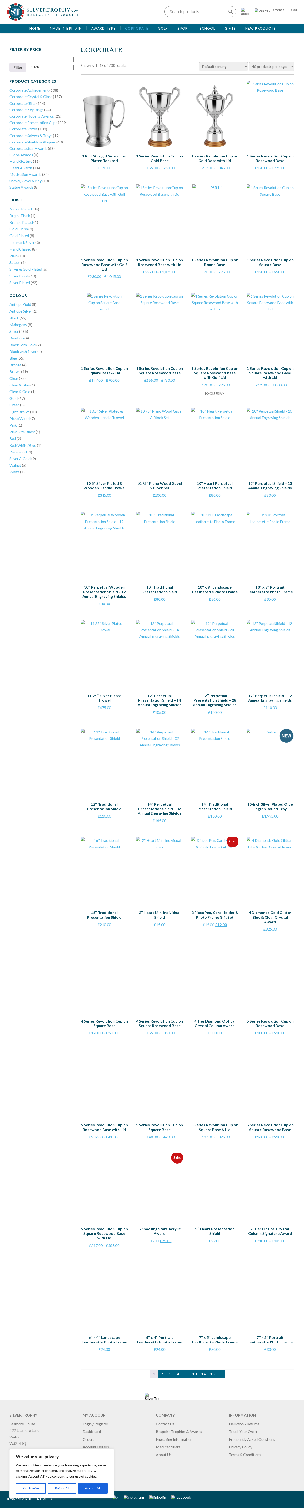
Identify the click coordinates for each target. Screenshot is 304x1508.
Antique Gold (20, 304)
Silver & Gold (20, 458)
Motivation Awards (25, 174)
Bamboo (17, 338)
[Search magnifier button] (230, 11)
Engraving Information (174, 1439)
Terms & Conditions (245, 1454)
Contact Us (165, 1424)
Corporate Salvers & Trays (31, 135)
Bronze (15, 364)
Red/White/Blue (23, 445)
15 (212, 1373)
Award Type (103, 28)
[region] (62, 1473)
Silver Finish (19, 276)
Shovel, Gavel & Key (26, 180)
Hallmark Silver (22, 242)
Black (14, 318)
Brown (15, 371)
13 (194, 1373)
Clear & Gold (20, 391)
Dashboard (92, 1431)
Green (14, 405)
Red (13, 438)
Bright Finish (20, 215)
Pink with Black (22, 431)
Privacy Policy (240, 1447)
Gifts (230, 28)
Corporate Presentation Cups (33, 122)
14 (203, 1373)
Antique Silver (21, 311)
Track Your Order (243, 1431)
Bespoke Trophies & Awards (179, 1431)
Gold (14, 398)
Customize (31, 1488)
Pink (13, 425)
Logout (88, 1454)
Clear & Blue (20, 385)
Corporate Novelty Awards (32, 116)
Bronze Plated (21, 222)
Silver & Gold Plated (26, 269)
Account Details (96, 1447)
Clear (14, 378)
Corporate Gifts (23, 103)
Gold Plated (19, 235)
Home (34, 28)
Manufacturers (168, 1447)
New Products (260, 28)
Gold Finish (19, 229)
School (207, 28)
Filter (17, 67)
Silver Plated (20, 282)
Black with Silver (23, 351)
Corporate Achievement (29, 90)
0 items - (284, 9)
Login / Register (95, 1424)
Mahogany (18, 324)
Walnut (15, 465)
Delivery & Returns (244, 1424)
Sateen (15, 262)
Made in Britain (66, 28)
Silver (14, 331)
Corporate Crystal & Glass (31, 96)
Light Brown (19, 411)
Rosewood (18, 452)
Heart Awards (21, 168)
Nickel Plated (21, 209)
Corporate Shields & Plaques (33, 142)
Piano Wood (20, 418)
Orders (88, 1439)
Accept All (92, 1488)
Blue (13, 358)
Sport (183, 28)
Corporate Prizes (24, 129)
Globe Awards (21, 154)
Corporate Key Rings (26, 109)
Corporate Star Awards (28, 148)
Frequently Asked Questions (252, 1439)
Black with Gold (23, 345)
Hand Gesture (21, 161)
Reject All (62, 1488)
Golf (163, 28)
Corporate (136, 28)
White (14, 472)
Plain (14, 255)
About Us (163, 1454)
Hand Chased (20, 249)
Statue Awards (21, 187)
